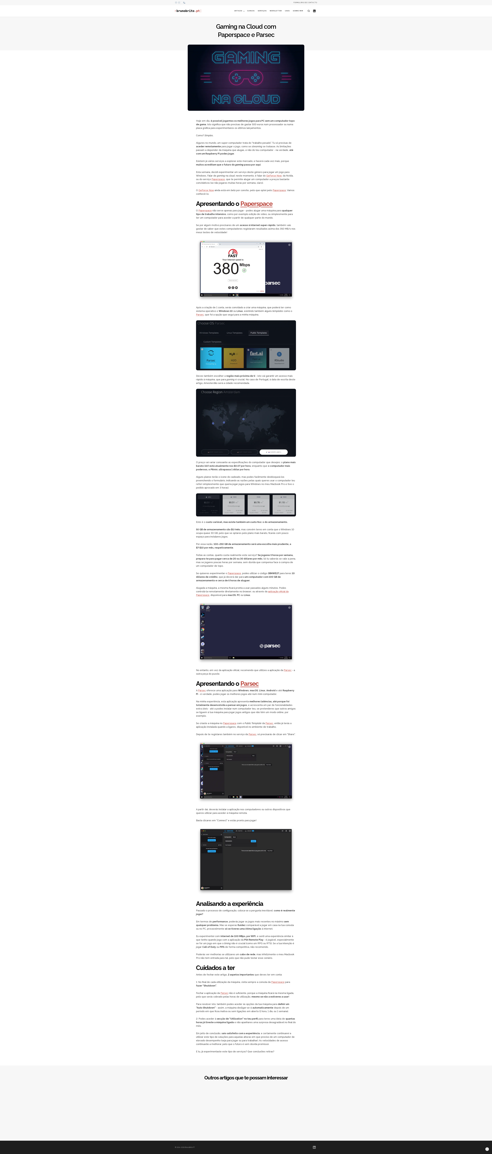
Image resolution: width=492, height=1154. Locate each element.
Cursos (251, 11)
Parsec (200, 314)
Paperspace (218, 179)
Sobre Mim (298, 11)
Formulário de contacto (305, 2)
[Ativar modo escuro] (180, 2)
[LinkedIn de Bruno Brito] (314, 11)
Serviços (262, 11)
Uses (287, 11)
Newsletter (276, 11)
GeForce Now (274, 175)
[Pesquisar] (308, 11)
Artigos (238, 11)
